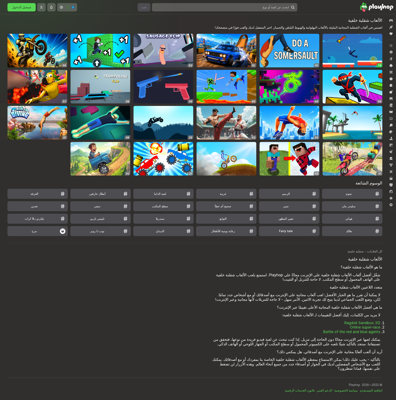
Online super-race (365, 327)
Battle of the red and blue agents (351, 332)
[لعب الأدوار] (391, 178)
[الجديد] (391, 27)
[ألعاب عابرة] (391, 78)
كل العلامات (374, 251)
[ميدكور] (391, 204)
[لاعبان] (391, 171)
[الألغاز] (391, 85)
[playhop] (375, 7)
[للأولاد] (391, 185)
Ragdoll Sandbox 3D (362, 323)
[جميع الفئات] (391, 45)
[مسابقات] (391, 198)
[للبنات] (391, 191)
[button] (67, 7)
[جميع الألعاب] (391, 20)
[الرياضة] (391, 125)
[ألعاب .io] (391, 52)
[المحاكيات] (391, 138)
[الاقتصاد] (391, 105)
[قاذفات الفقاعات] (391, 165)
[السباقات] (391, 131)
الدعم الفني (324, 390)
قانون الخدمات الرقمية (300, 390)
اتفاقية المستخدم (371, 390)
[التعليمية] (391, 112)
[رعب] (391, 158)
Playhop (354, 385)
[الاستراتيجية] (391, 98)
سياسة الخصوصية (346, 390)
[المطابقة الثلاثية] (391, 145)
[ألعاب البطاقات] (391, 65)
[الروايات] (391, 118)
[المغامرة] (391, 151)
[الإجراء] (391, 92)
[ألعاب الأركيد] (391, 59)
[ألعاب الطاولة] (391, 72)
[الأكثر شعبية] (391, 33)
